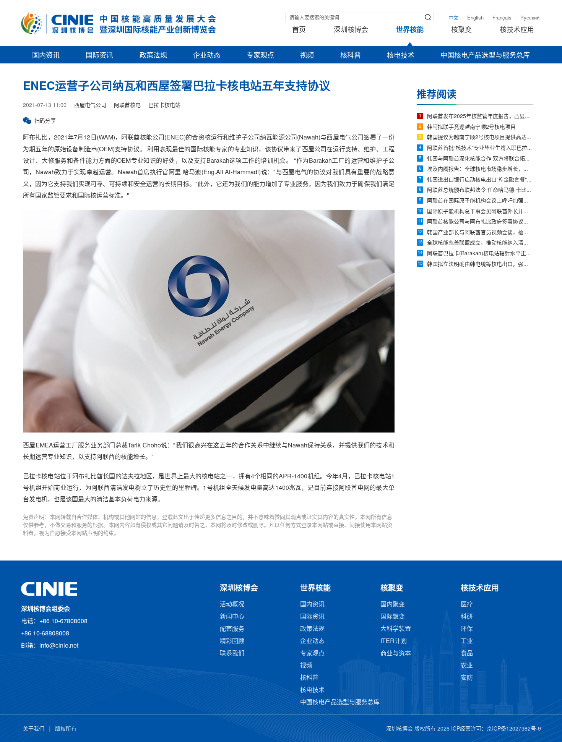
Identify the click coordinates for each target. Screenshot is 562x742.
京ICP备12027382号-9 (514, 729)
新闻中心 (232, 617)
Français (502, 18)
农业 (467, 666)
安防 (467, 678)
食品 (467, 653)
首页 (299, 30)
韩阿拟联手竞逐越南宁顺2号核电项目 (471, 127)
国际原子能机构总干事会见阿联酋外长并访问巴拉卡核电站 (480, 212)
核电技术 (400, 56)
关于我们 (33, 729)
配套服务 (232, 629)
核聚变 (461, 30)
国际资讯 (99, 56)
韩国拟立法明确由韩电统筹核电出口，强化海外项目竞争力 (480, 264)
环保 (467, 629)
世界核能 (410, 30)
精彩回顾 (232, 641)
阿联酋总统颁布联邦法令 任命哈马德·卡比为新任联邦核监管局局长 (480, 190)
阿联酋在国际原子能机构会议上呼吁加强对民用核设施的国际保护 (480, 201)
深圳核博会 (351, 30)
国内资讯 (46, 56)
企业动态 (207, 56)
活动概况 (232, 604)
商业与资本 (395, 653)
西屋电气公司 (90, 106)
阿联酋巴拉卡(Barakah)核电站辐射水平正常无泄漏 (480, 254)
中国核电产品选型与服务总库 (485, 56)
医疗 (467, 604)
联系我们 (232, 653)
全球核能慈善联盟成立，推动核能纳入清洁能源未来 (480, 243)
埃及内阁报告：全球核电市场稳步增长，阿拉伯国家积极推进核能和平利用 (480, 169)
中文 (453, 18)
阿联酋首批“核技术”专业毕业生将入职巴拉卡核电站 (480, 148)
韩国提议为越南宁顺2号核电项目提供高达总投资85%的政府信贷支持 (480, 138)
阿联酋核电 (127, 106)
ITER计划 (393, 641)
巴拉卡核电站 (164, 106)
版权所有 (65, 729)
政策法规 (153, 56)
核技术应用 (517, 30)
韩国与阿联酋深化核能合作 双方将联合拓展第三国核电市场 (480, 159)
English (475, 18)
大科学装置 (395, 629)
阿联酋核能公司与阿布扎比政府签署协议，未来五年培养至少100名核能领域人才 (480, 222)
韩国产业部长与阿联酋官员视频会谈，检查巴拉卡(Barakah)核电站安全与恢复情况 (480, 233)
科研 (467, 617)
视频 (307, 56)
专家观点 (260, 56)
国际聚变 (392, 617)
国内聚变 (392, 604)
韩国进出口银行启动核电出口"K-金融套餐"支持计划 (480, 180)
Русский (529, 18)
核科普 (350, 56)
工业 (467, 641)
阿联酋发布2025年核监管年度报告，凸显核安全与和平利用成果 (480, 117)
